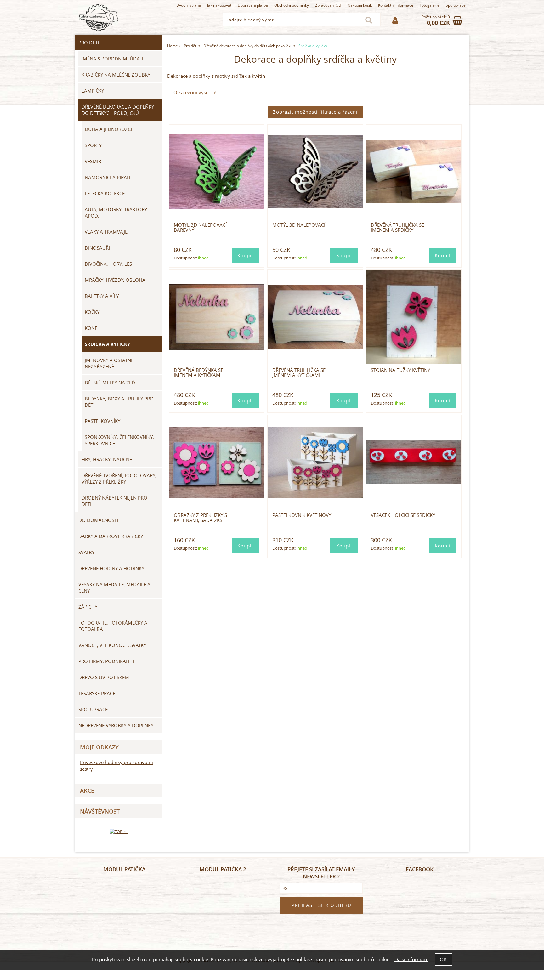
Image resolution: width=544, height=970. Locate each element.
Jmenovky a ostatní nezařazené (108, 363)
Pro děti (88, 42)
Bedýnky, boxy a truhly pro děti (119, 401)
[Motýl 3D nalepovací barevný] (216, 171)
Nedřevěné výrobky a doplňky (115, 725)
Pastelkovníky (102, 421)
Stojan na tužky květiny (400, 370)
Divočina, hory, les (108, 264)
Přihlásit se (395, 21)
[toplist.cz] (119, 831)
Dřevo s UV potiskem (103, 677)
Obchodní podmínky (291, 5)
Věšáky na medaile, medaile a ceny (114, 587)
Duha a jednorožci (108, 129)
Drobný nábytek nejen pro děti (114, 501)
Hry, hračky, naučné (107, 459)
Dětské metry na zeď (110, 382)
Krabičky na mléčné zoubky (116, 74)
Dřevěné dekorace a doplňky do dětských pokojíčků (118, 110)
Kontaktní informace (395, 5)
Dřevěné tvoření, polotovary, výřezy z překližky (119, 478)
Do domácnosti (98, 520)
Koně (91, 328)
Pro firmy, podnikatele (106, 661)
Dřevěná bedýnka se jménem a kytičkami (198, 372)
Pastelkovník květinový (301, 515)
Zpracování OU (328, 5)
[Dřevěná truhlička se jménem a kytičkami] (315, 317)
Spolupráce (456, 5)
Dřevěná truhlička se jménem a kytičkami (299, 372)
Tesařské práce (96, 693)
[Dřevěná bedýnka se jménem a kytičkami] (216, 317)
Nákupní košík (360, 5)
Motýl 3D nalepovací (298, 225)
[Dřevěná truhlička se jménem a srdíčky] (413, 171)
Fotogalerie (429, 5)
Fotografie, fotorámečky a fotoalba (112, 626)
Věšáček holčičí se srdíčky (403, 515)
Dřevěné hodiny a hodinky (111, 568)
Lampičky (93, 91)
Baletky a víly (102, 296)
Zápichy (87, 607)
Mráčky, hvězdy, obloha (115, 280)
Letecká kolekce (105, 193)
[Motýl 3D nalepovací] (315, 171)
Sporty (93, 145)
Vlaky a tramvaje (106, 232)
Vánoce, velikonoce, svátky (112, 645)
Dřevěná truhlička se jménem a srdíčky (397, 227)
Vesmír (93, 161)
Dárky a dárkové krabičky (110, 536)
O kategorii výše (190, 92)
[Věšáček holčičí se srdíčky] (413, 462)
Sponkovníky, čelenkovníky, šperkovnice (119, 440)
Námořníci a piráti (107, 177)
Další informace (411, 959)
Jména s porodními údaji (112, 58)
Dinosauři (97, 248)
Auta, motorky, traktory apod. (116, 212)
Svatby (86, 552)
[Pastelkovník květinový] (315, 462)
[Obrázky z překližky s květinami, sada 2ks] (216, 462)
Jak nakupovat (219, 5)
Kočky (92, 312)
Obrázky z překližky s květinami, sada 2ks (200, 518)
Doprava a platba (253, 5)
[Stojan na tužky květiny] (413, 317)
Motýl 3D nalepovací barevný (200, 227)
